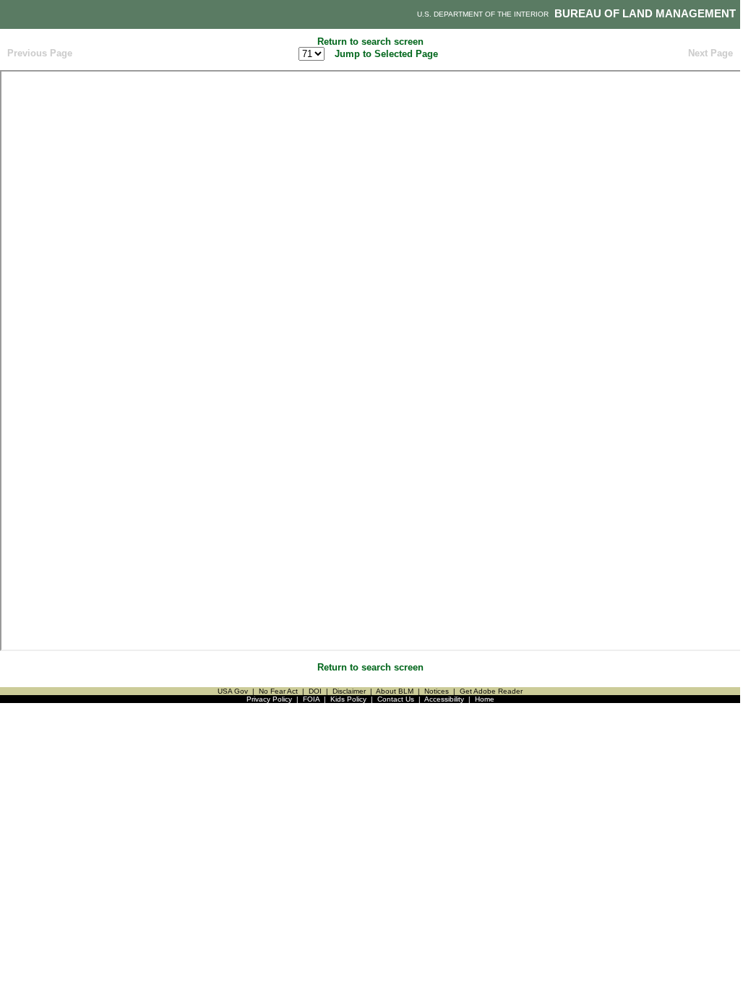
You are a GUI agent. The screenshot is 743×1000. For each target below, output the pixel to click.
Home (484, 699)
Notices (436, 691)
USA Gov (233, 691)
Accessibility (444, 699)
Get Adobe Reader (491, 691)
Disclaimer (349, 691)
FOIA (311, 699)
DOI (315, 691)
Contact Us (395, 699)
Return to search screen (370, 41)
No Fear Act (278, 691)
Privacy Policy (269, 699)
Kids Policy (348, 699)
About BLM (394, 691)
